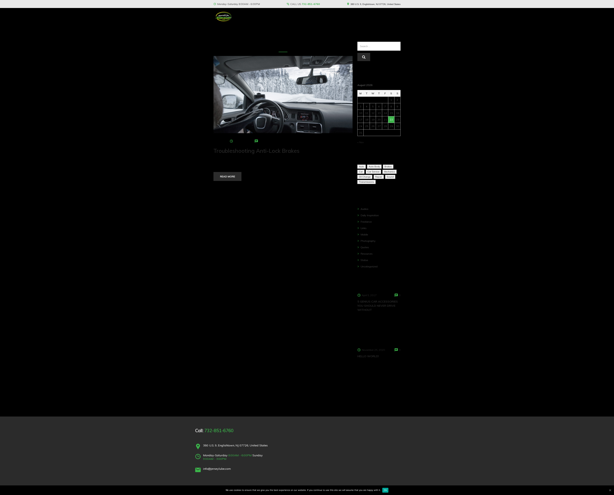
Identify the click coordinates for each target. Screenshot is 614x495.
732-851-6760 (311, 4)
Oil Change (365, 176)
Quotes (365, 247)
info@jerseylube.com (217, 469)
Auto (361, 166)
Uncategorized (369, 266)
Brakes (388, 166)
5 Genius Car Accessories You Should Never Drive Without (377, 306)
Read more (227, 176)
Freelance (366, 221)
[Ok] (610, 490)
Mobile (364, 234)
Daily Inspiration (370, 215)
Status (364, 260)
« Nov (360, 142)
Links (363, 228)
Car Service (373, 171)
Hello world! (368, 356)
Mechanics (389, 171)
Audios (364, 208)
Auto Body (374, 166)
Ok (385, 490)
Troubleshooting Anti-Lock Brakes (256, 150)
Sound (390, 176)
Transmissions (366, 181)
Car (361, 171)
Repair (378, 176)
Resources (367, 253)
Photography (368, 240)
